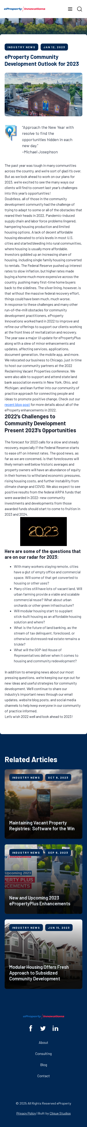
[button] (70, 9)
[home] (24, 9)
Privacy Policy (26, 1113)
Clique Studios (60, 1113)
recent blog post (17, 404)
